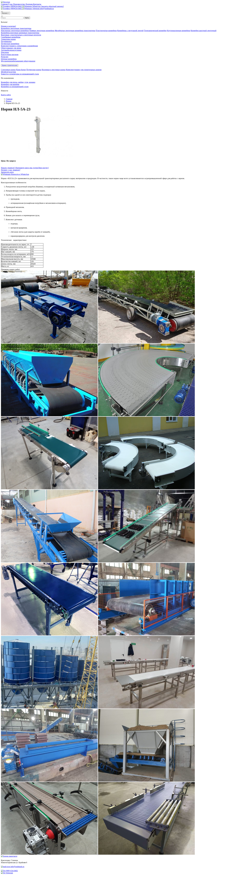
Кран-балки (21, 70)
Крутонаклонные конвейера (178, 31)
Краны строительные (9, 65)
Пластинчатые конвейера (106, 31)
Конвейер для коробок (10, 84)
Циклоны (5, 52)
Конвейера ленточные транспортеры (16, 28)
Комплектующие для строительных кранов (84, 70)
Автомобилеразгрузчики (11, 50)
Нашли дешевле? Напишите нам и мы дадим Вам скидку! (25, 168)
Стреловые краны (8, 70)
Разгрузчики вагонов (9, 54)
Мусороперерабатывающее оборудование (18, 61)
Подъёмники (6, 41)
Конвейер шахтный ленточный (203, 31)
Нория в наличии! (8, 26)
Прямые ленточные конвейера (41, 31)
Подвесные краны (33, 70)
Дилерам (29, 4)
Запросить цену (7, 172)
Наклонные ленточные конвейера (15, 31)
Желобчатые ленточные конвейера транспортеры (75, 31)
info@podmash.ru (47, 9)
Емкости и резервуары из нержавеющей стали (20, 74)
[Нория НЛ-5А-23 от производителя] (37, 156)
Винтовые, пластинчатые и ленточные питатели (21, 35)
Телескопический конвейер (155, 31)
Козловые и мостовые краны (53, 70)
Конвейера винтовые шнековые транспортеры (20, 33)
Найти (27, 18)
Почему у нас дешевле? (10, 170)
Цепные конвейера (9, 59)
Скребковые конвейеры (10, 37)
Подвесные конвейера (10, 44)
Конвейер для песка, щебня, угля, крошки (18, 82)
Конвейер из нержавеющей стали (15, 87)
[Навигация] (2, 11)
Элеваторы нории (8, 39)
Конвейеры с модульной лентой (130, 31)
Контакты (37, 4)
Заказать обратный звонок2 (52, 6)
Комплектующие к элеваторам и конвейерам (19, 46)
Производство (19, 4)
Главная (4, 4)
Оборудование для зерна (11, 48)
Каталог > (5, 13)
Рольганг (4, 57)
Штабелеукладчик (8, 72)
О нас (10, 4)
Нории (8, 101)
